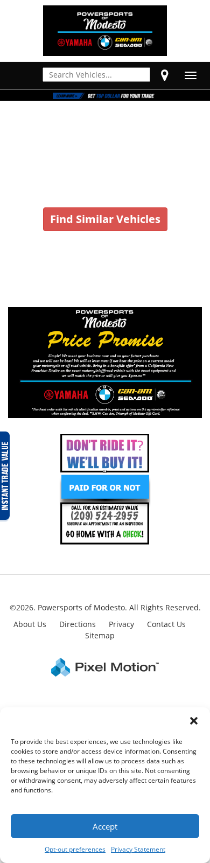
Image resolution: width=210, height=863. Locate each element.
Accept (105, 826)
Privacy (121, 624)
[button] (193, 720)
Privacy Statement (138, 849)
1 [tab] (105, 89)
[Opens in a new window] (164, 75)
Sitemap (100, 635)
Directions (77, 624)
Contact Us (166, 624)
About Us (29, 624)
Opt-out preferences (75, 849)
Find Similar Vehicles (105, 219)
